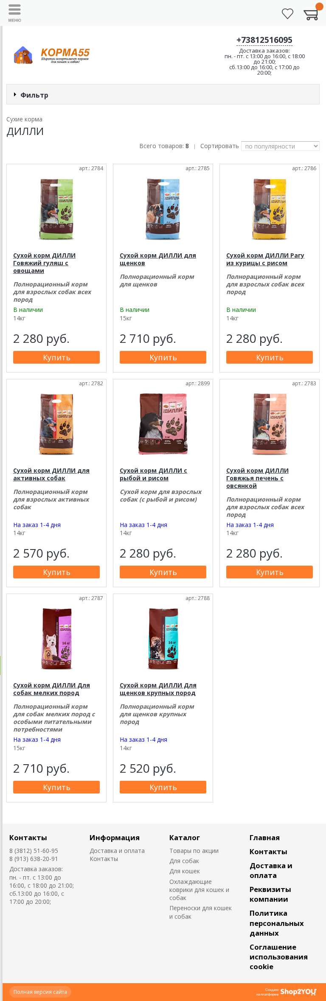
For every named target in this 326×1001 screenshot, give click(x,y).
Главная (265, 837)
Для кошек (184, 871)
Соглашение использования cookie (279, 956)
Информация (115, 837)
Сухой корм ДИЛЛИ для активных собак (51, 474)
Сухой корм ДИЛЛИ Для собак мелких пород (51, 689)
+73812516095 (264, 39)
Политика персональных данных (277, 922)
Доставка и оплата (117, 851)
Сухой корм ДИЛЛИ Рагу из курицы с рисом (265, 259)
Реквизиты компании (270, 894)
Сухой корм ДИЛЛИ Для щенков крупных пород (158, 689)
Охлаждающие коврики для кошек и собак (199, 890)
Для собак (184, 861)
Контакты (28, 837)
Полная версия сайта (40, 991)
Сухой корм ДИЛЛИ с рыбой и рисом (153, 474)
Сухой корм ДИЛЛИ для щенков (158, 259)
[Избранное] (287, 14)
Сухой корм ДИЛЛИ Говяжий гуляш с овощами (44, 263)
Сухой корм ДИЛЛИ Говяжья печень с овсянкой (257, 478)
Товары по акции (194, 851)
